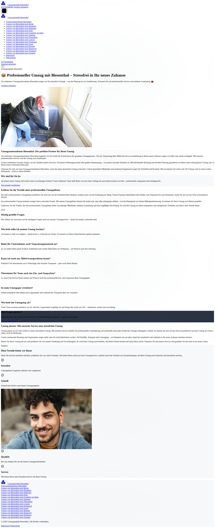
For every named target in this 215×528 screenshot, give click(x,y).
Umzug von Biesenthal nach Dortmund (21, 42)
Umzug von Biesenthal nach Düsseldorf (21, 37)
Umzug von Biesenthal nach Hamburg (21, 26)
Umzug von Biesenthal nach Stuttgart (20, 35)
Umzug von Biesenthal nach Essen (19, 44)
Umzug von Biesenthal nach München (21, 28)
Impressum (10, 55)
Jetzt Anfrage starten (9, 321)
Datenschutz (11, 58)
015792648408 (7, 7)
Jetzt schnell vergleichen (10, 185)
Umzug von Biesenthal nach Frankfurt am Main (25, 33)
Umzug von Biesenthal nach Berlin (20, 24)
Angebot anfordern (20, 7)
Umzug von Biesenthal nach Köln (19, 31)
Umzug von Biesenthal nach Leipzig (20, 40)
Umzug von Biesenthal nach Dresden (20, 53)
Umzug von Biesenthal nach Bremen (20, 46)
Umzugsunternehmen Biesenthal (18, 22)
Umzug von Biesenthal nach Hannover (21, 49)
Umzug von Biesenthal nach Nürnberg (21, 51)
